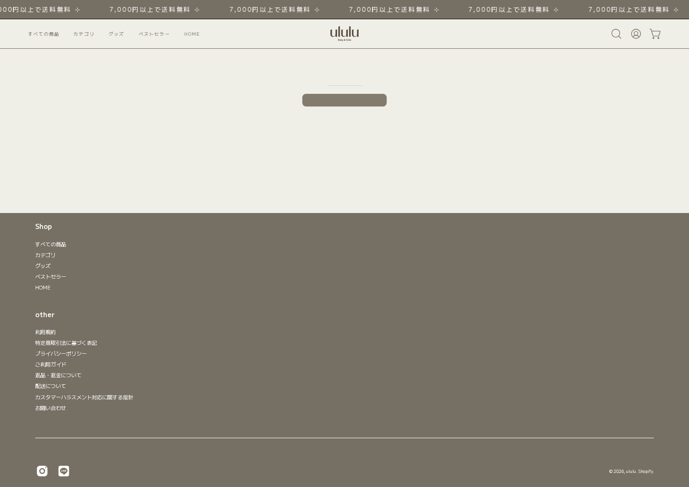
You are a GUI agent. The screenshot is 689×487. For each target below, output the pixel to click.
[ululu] (344, 33)
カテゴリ (45, 255)
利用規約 (45, 331)
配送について (50, 386)
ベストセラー (50, 276)
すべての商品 (50, 244)
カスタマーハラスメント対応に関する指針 (84, 397)
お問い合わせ (50, 407)
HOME (43, 287)
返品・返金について (58, 375)
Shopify (645, 471)
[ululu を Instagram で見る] (42, 471)
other (45, 315)
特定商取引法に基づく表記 (66, 342)
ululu (631, 471)
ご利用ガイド (51, 364)
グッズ (43, 265)
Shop (43, 226)
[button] (154, 33)
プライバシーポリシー (61, 353)
